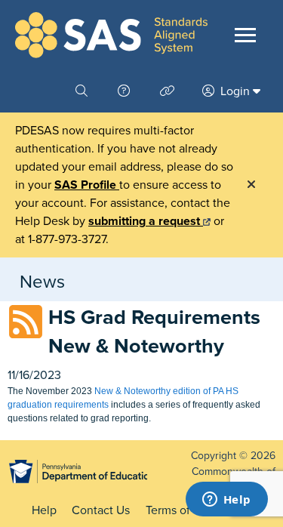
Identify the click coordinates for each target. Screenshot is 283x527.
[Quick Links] (169, 91)
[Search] (83, 91)
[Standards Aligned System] (111, 35)
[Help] (125, 91)
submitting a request (145, 221)
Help (44, 510)
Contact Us (101, 510)
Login (235, 91)
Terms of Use (180, 510)
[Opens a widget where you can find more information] (226, 500)
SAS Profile (86, 185)
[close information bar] (251, 185)
